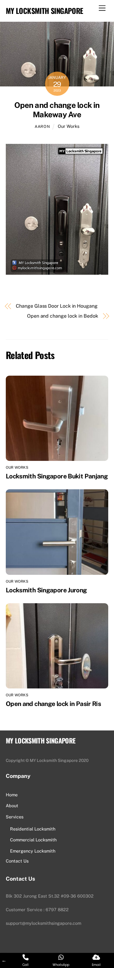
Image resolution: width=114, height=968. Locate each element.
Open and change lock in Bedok (62, 316)
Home (12, 794)
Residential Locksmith (32, 828)
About (12, 805)
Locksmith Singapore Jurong (46, 590)
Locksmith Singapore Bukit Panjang (57, 476)
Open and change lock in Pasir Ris (53, 703)
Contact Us (17, 860)
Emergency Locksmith (32, 850)
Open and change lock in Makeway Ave (56, 110)
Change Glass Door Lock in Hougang (56, 306)
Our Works (68, 126)
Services (14, 816)
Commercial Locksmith (33, 839)
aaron (42, 126)
